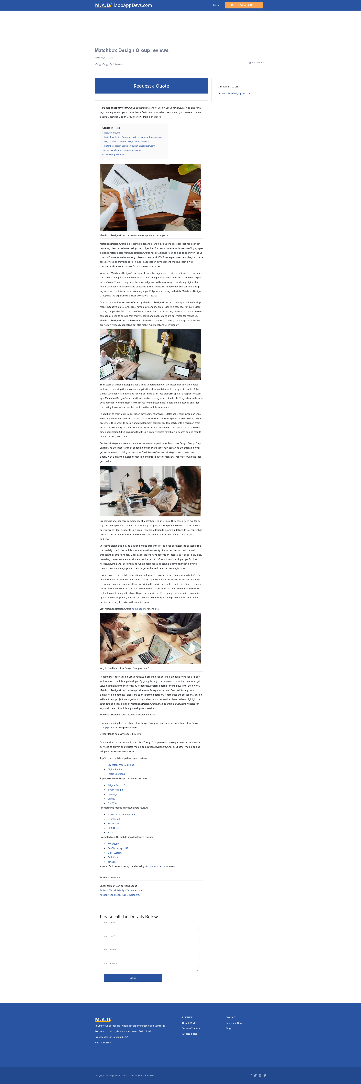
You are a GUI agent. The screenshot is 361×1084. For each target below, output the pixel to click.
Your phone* (110, 949)
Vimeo (264, 1075)
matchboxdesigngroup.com (236, 93)
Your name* (109, 922)
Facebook (251, 1075)
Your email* (109, 936)
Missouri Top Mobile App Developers (119, 894)
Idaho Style (113, 823)
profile (110, 727)
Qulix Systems (115, 852)
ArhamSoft (113, 843)
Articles (217, 5)
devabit (111, 861)
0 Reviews (118, 64)
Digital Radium (115, 769)
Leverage (112, 794)
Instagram (260, 1075)
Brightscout (114, 818)
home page (138, 608)
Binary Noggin (115, 789)
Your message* (111, 963)
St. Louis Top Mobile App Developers (119, 890)
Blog (228, 1028)
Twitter (255, 1075)
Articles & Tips (189, 1033)
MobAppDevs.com (133, 5)
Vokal (111, 832)
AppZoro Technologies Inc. (122, 814)
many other (156, 866)
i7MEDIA (112, 803)
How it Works (189, 1023)
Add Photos (258, 62)
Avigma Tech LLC (116, 785)
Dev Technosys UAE (118, 848)
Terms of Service (191, 1028)
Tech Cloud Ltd (115, 857)
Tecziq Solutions (116, 773)
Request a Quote (243, 5)
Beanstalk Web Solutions (121, 764)
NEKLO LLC (113, 828)
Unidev (111, 798)
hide (117, 128)
